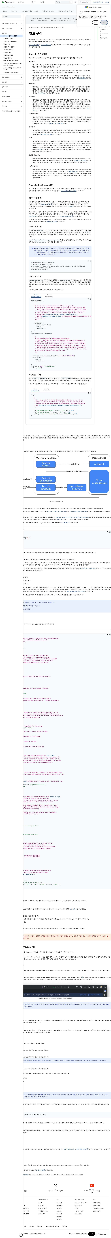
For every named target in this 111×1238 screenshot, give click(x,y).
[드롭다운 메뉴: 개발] (35, 2)
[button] (10, 23)
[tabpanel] (60, 334)
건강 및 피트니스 (24, 1208)
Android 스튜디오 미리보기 (66, 11)
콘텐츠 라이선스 (25, 1175)
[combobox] (63, 2)
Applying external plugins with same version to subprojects (59, 405)
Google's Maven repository (68, 314)
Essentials (21, 2)
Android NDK (78, 1214)
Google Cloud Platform (52, 1226)
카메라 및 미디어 (24, 1211)
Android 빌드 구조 (46, 45)
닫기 (95, 22)
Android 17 (60, 1203)
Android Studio (8, 7)
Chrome (32, 1226)
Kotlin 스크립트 (45, 204)
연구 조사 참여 (96, 1211)
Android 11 (59, 1219)
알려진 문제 (39, 1170)
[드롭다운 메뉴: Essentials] (26, 2)
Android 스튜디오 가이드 (81, 1203)
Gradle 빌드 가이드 (60, 27)
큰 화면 (40, 1203)
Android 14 (60, 1211)
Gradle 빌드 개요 (34, 45)
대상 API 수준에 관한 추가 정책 (76, 591)
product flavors (55, 796)
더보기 (42, 2)
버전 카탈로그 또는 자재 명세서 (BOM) (75, 1149)
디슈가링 (59, 519)
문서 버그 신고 (96, 1205)
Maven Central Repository (50, 316)
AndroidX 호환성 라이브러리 (78, 512)
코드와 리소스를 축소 (80, 160)
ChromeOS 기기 (42, 1208)
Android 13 (59, 1214)
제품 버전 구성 (41, 93)
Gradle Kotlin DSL (65, 216)
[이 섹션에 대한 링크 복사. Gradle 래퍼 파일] (43, 227)
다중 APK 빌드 (72, 172)
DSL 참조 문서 (33, 216)
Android (24, 1226)
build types (50, 755)
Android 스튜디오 (98, 2)
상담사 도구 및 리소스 (48, 11)
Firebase (39, 1226)
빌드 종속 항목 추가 (46, 134)
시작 (104, 22)
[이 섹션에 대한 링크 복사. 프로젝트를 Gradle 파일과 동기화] (25, 966)
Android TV (41, 1214)
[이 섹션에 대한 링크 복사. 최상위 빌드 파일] (42, 375)
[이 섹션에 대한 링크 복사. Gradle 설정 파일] (43, 277)
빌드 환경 (72, 909)
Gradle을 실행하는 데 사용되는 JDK (59, 250)
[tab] (36, 296)
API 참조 (77, 1208)
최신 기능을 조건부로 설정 (87, 568)
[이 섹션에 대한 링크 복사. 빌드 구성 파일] (43, 198)
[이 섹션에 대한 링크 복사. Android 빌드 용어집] (49, 54)
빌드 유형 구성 (82, 78)
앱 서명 (40, 149)
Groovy (69, 206)
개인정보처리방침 (24, 1214)
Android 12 (60, 1216)
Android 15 (60, 1208)
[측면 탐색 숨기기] (21, 1235)
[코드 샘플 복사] (90, 261)
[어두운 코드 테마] (88, 261)
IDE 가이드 (14, 11)
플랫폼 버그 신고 (97, 1203)
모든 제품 (64, 1226)
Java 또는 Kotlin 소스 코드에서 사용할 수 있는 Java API (72, 517)
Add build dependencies (26, 874)
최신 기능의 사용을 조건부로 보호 (56, 512)
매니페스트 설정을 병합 (56, 123)
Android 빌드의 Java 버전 (68, 191)
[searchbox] (11, 16)
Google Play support (98, 1208)
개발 (32, 2)
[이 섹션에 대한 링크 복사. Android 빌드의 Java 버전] (54, 185)
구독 (91, 1234)
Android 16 (60, 1205)
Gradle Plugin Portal (51, 314)
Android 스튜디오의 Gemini (30, 11)
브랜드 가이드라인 (23, 1234)
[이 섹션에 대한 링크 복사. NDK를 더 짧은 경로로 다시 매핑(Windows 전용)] (37, 947)
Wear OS (40, 1205)
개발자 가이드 (78, 1205)
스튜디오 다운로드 (79, 1211)
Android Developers (34, 27)
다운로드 (4, 11)
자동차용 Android (43, 1211)
